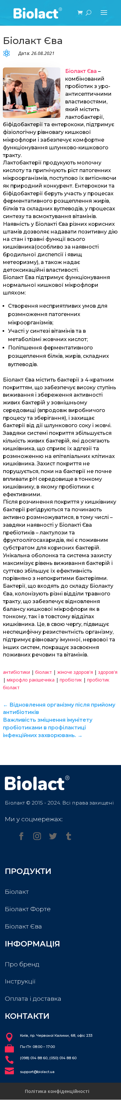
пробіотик (71, 680)
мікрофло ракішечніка (31, 680)
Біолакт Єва (81, 71)
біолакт (43, 672)
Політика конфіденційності (57, 1091)
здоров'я (107, 672)
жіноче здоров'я (75, 672)
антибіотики (16, 672)
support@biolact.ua (37, 1071)
